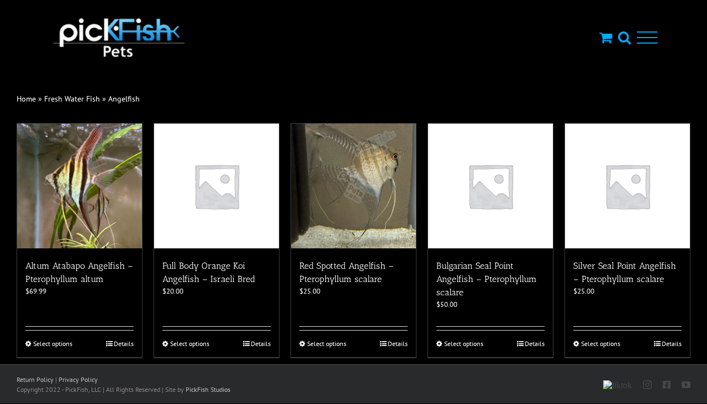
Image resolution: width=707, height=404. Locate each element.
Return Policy (35, 379)
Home (26, 99)
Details (124, 343)
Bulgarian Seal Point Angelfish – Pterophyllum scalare (486, 279)
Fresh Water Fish (72, 99)
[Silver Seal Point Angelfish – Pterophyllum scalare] (627, 186)
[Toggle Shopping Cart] (605, 37)
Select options (52, 343)
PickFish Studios (208, 389)
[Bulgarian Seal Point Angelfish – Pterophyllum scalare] (490, 186)
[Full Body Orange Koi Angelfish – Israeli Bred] (216, 186)
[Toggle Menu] (647, 37)
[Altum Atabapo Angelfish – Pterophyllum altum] (79, 186)
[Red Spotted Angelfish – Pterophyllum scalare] (353, 186)
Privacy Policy (78, 379)
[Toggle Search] (624, 37)
